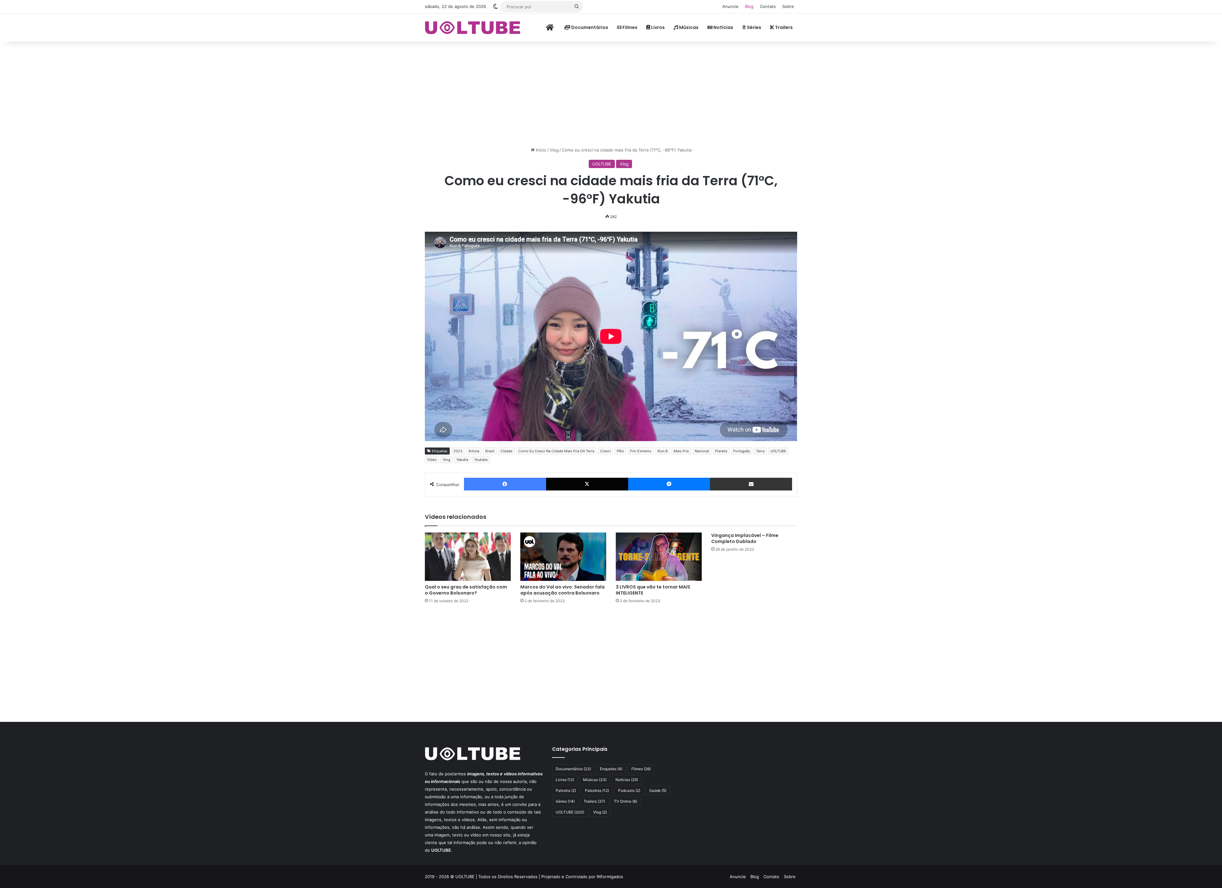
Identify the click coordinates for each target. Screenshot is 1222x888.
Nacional (702, 451)
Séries (753, 27)
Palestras (597, 790)
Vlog (554, 149)
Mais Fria (681, 451)
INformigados (610, 876)
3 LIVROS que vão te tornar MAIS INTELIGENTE (653, 590)
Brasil (490, 451)
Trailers (783, 27)
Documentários (589, 27)
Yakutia (462, 459)
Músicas (688, 27)
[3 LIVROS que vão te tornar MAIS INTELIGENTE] (659, 556)
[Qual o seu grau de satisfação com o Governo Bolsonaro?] (468, 556)
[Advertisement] (611, 92)
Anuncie (730, 6)
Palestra (566, 790)
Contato (768, 6)
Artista (473, 451)
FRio (620, 451)
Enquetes (611, 768)
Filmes (629, 27)
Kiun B (662, 451)
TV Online (625, 801)
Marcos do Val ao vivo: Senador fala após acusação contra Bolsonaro (562, 590)
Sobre (788, 6)
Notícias (723, 27)
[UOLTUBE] (472, 27)
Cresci (605, 451)
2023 (457, 451)
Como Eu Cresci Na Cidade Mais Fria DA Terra (556, 451)
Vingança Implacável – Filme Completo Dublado (744, 538)
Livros (657, 27)
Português (741, 451)
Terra (760, 451)
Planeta (721, 451)
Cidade (506, 451)
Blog (749, 6)
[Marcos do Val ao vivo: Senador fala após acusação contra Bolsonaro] (563, 556)
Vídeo (432, 459)
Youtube (481, 459)
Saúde (657, 790)
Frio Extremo (640, 451)
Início (540, 149)
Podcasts (629, 790)
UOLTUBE (601, 163)
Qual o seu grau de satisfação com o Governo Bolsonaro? (466, 590)
